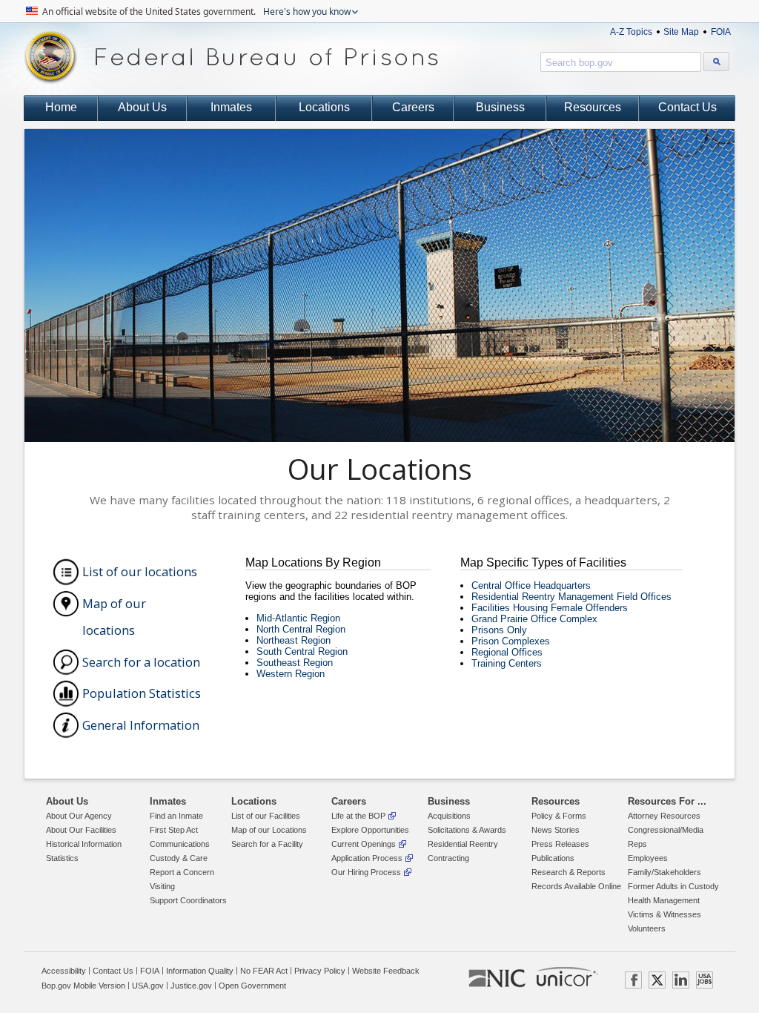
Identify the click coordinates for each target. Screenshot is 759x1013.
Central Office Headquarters (531, 585)
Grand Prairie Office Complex (534, 618)
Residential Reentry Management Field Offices (571, 596)
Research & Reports (568, 872)
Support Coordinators (188, 900)
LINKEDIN (680, 980)
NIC (497, 979)
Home (61, 107)
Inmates (231, 107)
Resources (592, 107)
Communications (180, 843)
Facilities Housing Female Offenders (549, 607)
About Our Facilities (81, 829)
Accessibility (64, 970)
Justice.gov (191, 985)
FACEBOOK (633, 980)
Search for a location (141, 661)
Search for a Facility (267, 843)
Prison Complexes (510, 641)
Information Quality (199, 970)
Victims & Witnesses (664, 914)
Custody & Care (179, 858)
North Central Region (300, 629)
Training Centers (506, 663)
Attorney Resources (664, 815)
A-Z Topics (631, 32)
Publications (552, 858)
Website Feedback (386, 970)
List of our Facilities (265, 815)
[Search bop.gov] (716, 61)
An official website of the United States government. (195, 11)
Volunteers (647, 928)
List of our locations (139, 571)
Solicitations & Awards (467, 829)
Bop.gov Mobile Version (83, 985)
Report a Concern (182, 872)
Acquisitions (449, 815)
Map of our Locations (269, 829)
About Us (142, 107)
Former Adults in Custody (673, 886)
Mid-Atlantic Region (298, 618)
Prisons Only (499, 630)
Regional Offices (507, 652)
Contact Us (687, 107)
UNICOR (566, 976)
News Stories (555, 829)
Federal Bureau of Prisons (231, 57)
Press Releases (560, 843)
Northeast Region (293, 640)
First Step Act (174, 829)
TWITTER (657, 980)
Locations (324, 107)
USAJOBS (704, 980)
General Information (140, 724)
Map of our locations (114, 617)
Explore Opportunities (370, 829)
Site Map (681, 32)
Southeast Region (294, 662)
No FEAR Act (264, 970)
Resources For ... (667, 801)
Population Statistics (141, 693)
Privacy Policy (319, 970)
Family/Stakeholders (664, 872)
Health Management (664, 900)
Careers (413, 107)
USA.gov (148, 985)
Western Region (290, 673)
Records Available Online (576, 886)
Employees (648, 858)
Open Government (252, 985)
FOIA (721, 32)
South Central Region (302, 651)
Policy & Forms (558, 815)
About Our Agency (79, 815)
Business (500, 107)
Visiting (162, 886)
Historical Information (84, 843)
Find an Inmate (176, 815)
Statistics (62, 858)
